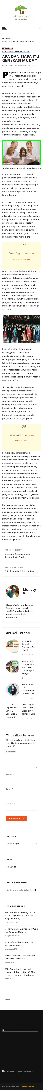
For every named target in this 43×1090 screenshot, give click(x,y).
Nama (10, 774)
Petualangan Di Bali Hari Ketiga (19, 571)
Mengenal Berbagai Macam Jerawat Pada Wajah (18, 556)
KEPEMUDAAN (7, 48)
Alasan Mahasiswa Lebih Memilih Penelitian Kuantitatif (20, 957)
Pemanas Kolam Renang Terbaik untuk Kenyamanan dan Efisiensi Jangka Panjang (20, 915)
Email (9, 789)
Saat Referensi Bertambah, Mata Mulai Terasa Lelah (20, 944)
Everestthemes (27, 1086)
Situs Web (11, 803)
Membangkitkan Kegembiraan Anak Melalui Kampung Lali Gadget (29, 667)
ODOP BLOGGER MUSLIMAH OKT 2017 (16, 51)
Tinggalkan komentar (25, 65)
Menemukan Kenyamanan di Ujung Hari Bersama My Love (21, 930)
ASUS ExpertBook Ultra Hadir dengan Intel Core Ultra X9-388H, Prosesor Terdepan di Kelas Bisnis (21, 972)
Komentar (12, 751)
